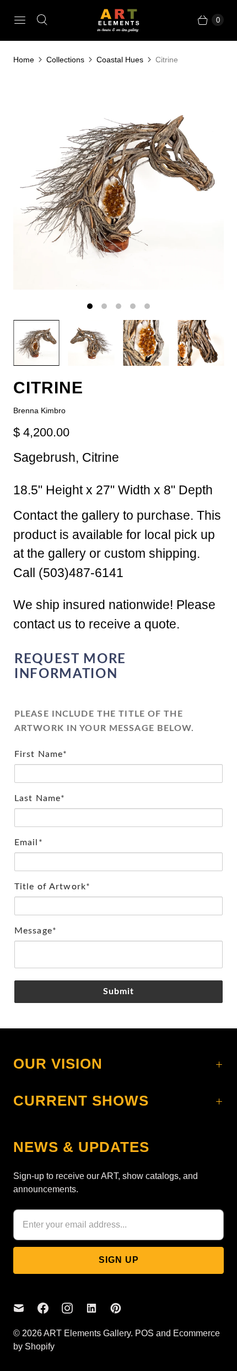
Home (23, 59)
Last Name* (39, 798)
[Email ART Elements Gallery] (25, 1308)
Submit (118, 991)
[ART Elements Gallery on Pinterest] (122, 1308)
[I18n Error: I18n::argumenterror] (36, 343)
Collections (65, 59)
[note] (118, 716)
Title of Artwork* (52, 886)
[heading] (118, 666)
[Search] (42, 20)
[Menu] (20, 20)
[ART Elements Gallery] (118, 20)
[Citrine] (118, 184)
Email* (28, 842)
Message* (35, 930)
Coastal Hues (119, 59)
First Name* (40, 754)
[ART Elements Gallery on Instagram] (74, 1308)
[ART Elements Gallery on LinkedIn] (98, 1308)
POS (144, 1333)
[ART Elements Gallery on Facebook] (49, 1308)
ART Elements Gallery (87, 1333)
